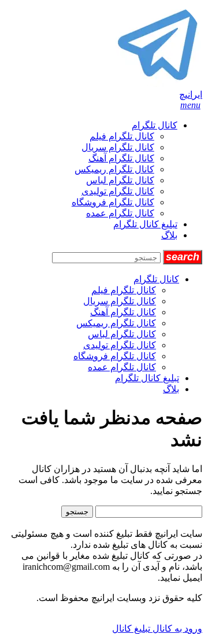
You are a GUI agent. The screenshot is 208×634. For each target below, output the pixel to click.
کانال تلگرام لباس (120, 180)
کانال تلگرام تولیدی (117, 191)
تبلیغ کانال (131, 628)
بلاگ (169, 235)
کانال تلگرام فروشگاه (113, 202)
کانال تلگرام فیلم (122, 136)
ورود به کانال (176, 628)
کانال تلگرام (154, 125)
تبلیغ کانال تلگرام (145, 224)
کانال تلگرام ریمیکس (114, 169)
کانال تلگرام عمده (120, 213)
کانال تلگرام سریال (117, 147)
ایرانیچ (190, 94)
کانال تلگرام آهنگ (121, 158)
